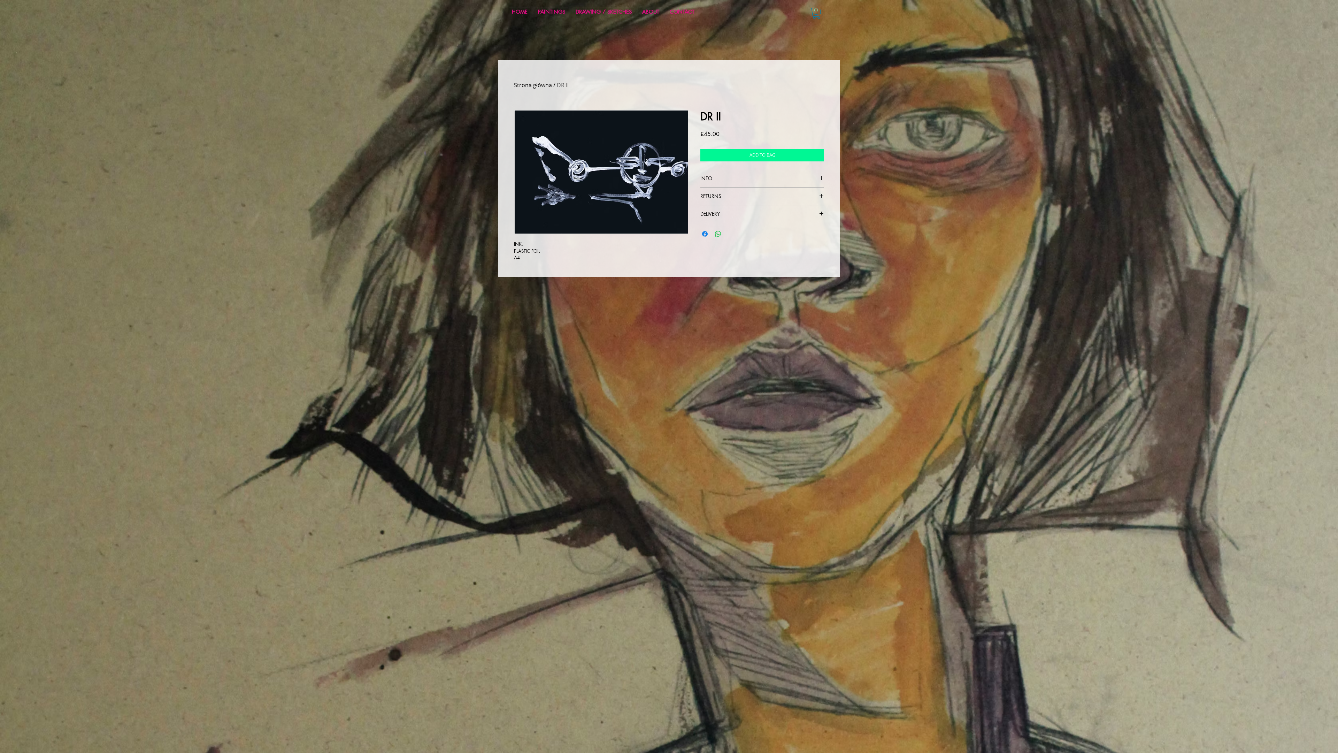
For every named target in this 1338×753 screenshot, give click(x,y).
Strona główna (533, 85)
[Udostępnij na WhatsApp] (718, 234)
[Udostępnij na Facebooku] (705, 234)
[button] (816, 13)
